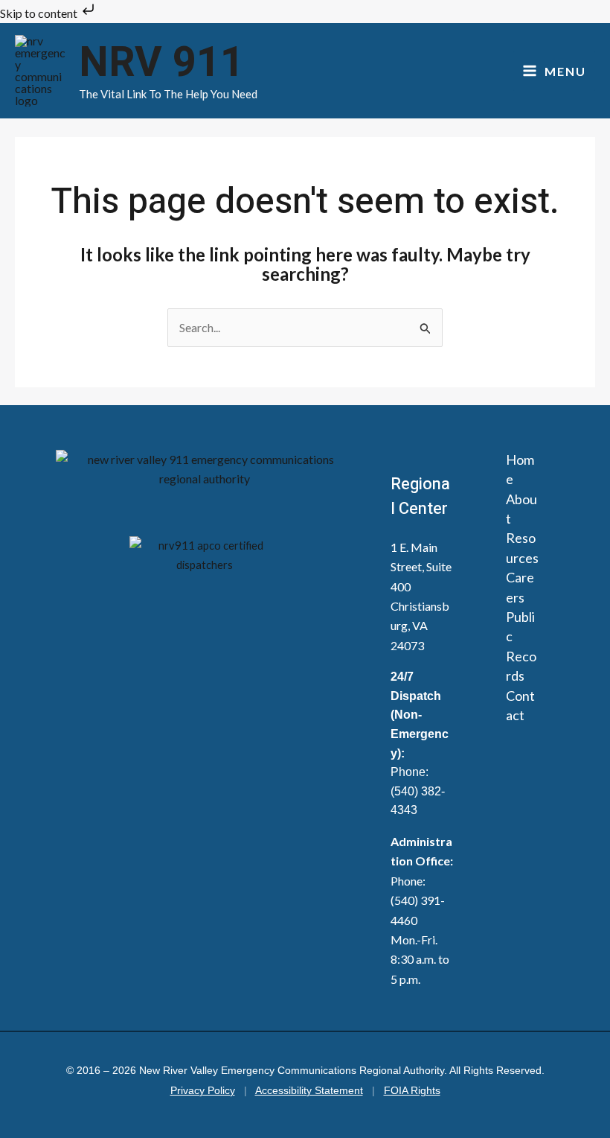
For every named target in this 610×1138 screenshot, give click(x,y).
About (521, 509)
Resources (522, 547)
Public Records (521, 646)
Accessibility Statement (309, 1090)
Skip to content (40, 13)
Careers (520, 587)
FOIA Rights (412, 1090)
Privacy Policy (202, 1090)
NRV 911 (161, 63)
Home (520, 469)
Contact (520, 705)
